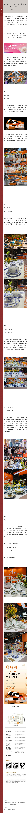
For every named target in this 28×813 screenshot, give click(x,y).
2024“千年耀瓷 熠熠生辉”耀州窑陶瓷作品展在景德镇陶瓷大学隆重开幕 (15, 802)
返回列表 (1, 12)
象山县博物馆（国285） (10, 808)
